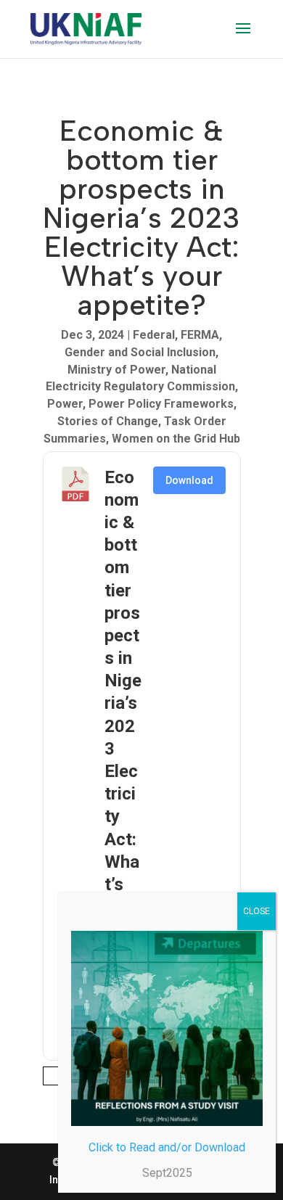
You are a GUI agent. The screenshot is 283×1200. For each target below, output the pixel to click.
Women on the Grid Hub (176, 438)
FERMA (200, 335)
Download (189, 480)
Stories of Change (107, 421)
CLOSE (256, 911)
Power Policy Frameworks (161, 404)
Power (65, 404)
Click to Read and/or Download (167, 1147)
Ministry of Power (116, 370)
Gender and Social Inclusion (140, 352)
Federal (154, 335)
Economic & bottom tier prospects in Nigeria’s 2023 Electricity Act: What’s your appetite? (123, 726)
